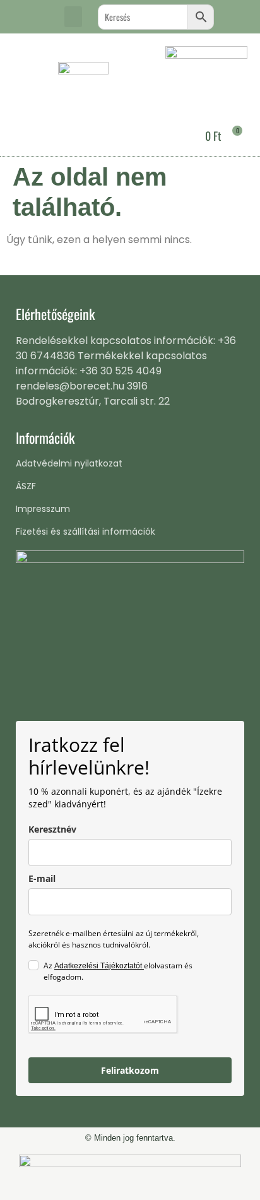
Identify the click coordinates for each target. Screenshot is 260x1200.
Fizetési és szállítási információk (85, 531)
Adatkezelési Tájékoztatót (99, 965)
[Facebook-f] (22, 17)
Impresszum (43, 508)
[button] (73, 16)
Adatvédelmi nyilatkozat (69, 463)
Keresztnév (52, 829)
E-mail (42, 878)
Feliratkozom (130, 1070)
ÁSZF (26, 486)
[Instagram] (43, 17)
